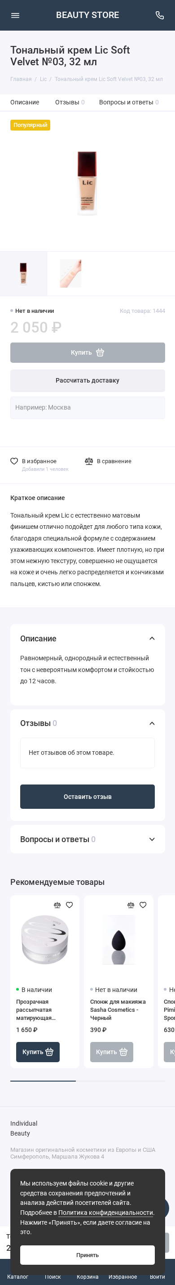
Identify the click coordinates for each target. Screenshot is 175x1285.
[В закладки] (70, 905)
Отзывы (70, 102)
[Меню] (15, 15)
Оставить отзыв (88, 797)
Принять (87, 1255)
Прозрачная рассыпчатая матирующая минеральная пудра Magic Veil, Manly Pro (43, 1010)
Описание (24, 102)
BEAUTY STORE (87, 15)
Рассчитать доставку (87, 380)
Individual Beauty (23, 1128)
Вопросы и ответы (129, 102)
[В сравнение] (57, 905)
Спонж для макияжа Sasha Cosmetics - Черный (118, 1009)
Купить (33, 1052)
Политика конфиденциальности (105, 1213)
